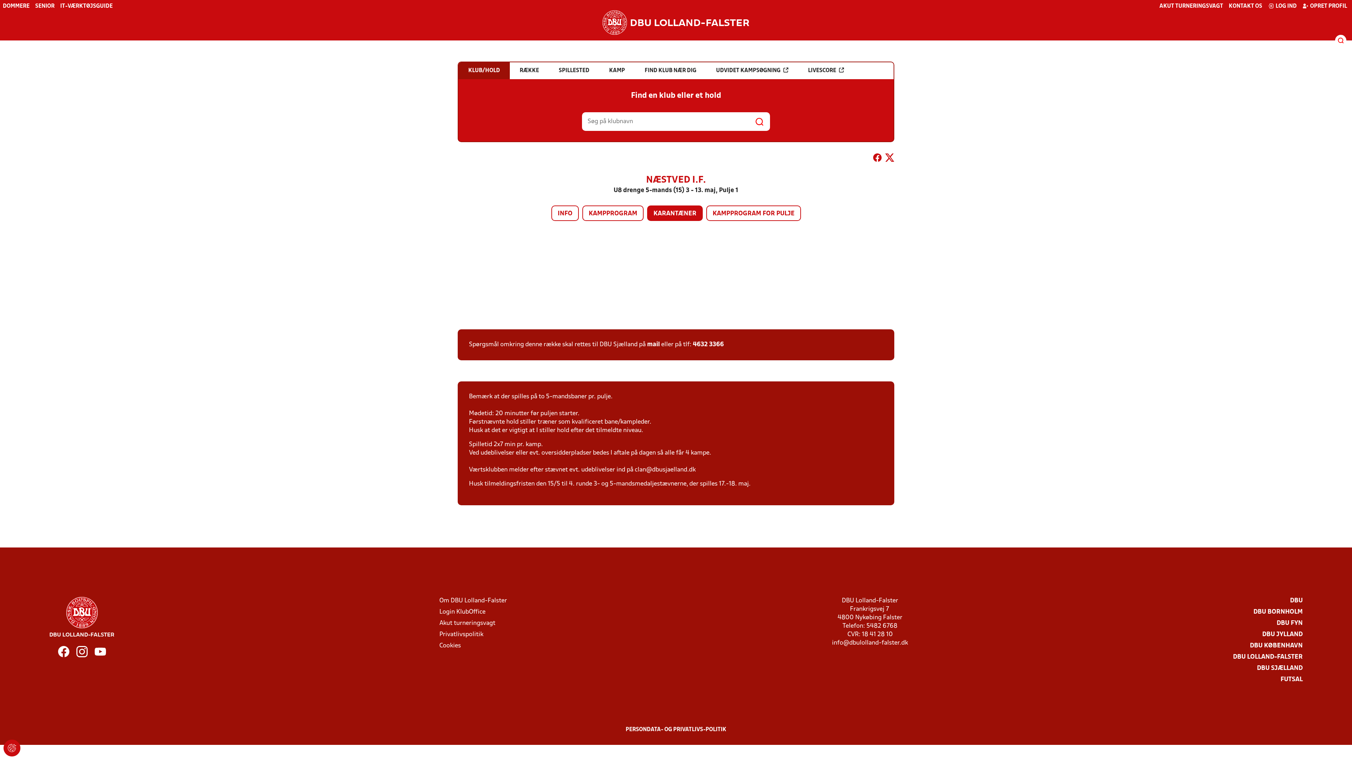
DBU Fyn (1290, 623)
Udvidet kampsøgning (748, 70)
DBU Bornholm (1278, 612)
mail (653, 345)
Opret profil (1328, 6)
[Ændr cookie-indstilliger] (12, 748)
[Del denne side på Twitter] (889, 159)
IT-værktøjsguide (86, 6)
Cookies (450, 646)
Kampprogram (613, 214)
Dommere (16, 6)
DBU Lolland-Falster (1268, 657)
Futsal (1292, 680)
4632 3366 (708, 345)
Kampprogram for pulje (754, 214)
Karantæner (674, 214)
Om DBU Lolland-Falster (473, 601)
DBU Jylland (1282, 635)
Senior (45, 6)
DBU (1296, 601)
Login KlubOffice (462, 612)
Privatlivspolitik (461, 635)
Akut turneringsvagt (1191, 6)
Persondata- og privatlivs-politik (676, 729)
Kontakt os (1245, 6)
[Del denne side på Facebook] (877, 159)
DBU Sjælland (1280, 668)
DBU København (1276, 646)
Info (565, 214)
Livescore (822, 70)
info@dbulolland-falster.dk (870, 643)
